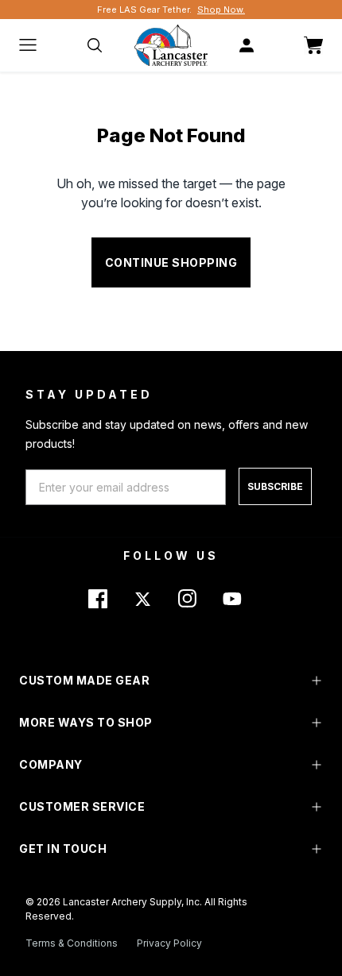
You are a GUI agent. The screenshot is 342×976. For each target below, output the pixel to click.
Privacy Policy (169, 943)
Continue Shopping (171, 262)
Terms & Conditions (71, 943)
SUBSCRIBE (275, 486)
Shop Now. (221, 9)
